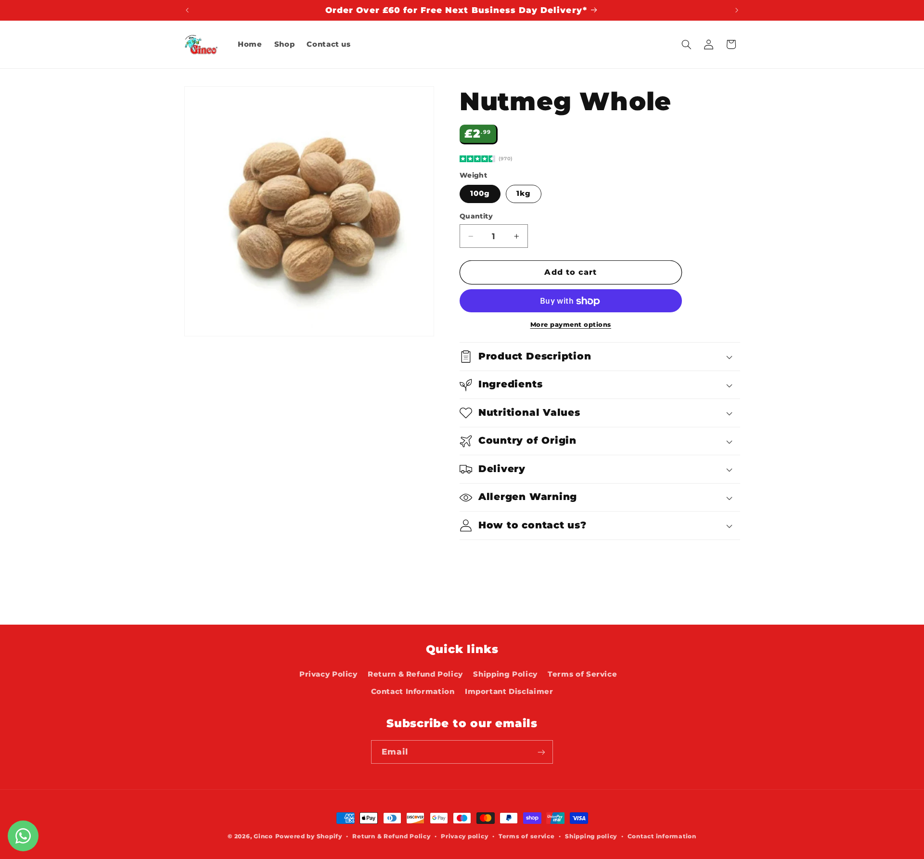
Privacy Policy (328, 674)
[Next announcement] (736, 10)
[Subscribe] (541, 752)
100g (480, 194)
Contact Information (413, 692)
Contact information (662, 836)
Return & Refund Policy (415, 674)
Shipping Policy (505, 674)
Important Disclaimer (509, 692)
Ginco (263, 836)
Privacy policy (464, 836)
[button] (686, 44)
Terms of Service (582, 674)
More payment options (571, 325)
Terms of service (527, 836)
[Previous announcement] (187, 10)
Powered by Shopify (308, 836)
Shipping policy (591, 836)
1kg (523, 194)
